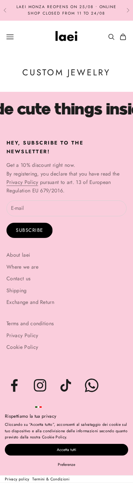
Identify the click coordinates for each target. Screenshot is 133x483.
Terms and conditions (30, 323)
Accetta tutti (66, 450)
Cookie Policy (22, 347)
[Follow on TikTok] (66, 385)
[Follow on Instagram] (40, 385)
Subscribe (29, 230)
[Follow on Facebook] (14, 385)
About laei (18, 255)
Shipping (16, 290)
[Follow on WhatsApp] (91, 385)
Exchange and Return (30, 302)
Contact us (18, 278)
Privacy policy (17, 479)
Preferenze (66, 464)
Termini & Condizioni (50, 479)
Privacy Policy (22, 182)
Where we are (22, 267)
